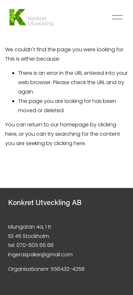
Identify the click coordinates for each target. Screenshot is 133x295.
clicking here (69, 143)
